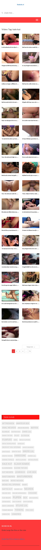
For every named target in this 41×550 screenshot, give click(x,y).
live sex (31, 472)
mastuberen (8, 476)
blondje (5, 432)
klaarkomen (7, 468)
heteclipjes (33, 460)
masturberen (24, 476)
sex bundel (33, 498)
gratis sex (16, 451)
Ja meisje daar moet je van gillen (10, 267)
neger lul (18, 489)
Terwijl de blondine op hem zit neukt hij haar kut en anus (17, 138)
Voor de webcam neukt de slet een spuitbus (14, 193)
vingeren (16, 514)
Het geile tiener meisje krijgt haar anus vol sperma (15, 340)
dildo (16, 435)
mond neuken (17, 480)
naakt (24, 485)
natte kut (7, 489)
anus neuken (23, 428)
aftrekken (8, 423)
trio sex (29, 510)
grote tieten (7, 456)
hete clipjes (21, 460)
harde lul (32, 456)
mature (5, 481)
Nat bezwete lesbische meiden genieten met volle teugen (17, 102)
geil (15, 440)
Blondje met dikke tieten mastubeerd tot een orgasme (16, 212)
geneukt (21, 443)
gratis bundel (28, 447)
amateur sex (22, 423)
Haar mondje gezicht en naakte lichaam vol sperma (16, 120)
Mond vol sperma (11, 484)
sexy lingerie (8, 506)
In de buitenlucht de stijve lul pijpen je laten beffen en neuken (19, 47)
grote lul (28, 451)
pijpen (17, 497)
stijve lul (22, 505)
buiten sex (16, 432)
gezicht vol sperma (11, 447)
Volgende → (31, 347)
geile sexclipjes (9, 443)
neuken (28, 488)
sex (25, 497)
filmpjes (7, 439)
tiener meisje (7, 510)
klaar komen (21, 463)
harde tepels (8, 460)
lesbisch (20, 472)
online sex (6, 493)
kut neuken (7, 472)
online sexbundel (19, 493)
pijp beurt (6, 498)
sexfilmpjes (27, 501)
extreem (25, 435)
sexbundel (6, 501)
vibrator (6, 514)
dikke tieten (7, 435)
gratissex (6, 451)
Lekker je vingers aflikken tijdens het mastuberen (15, 84)
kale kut (7, 464)
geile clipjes (25, 440)
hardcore (20, 455)
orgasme (32, 493)
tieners (19, 509)
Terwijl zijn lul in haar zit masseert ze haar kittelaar (16, 248)
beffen (34, 427)
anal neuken (9, 427)
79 (30, 351)
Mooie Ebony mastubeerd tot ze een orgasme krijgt (16, 230)
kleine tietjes (20, 468)
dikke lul (26, 431)
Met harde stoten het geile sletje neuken (13, 175)
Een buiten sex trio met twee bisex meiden (13, 322)
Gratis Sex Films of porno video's (13, 539)
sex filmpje (17, 501)
